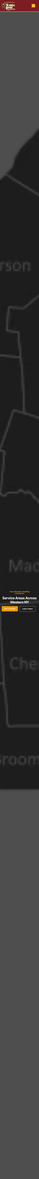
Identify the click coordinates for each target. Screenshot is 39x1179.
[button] (33, 6)
